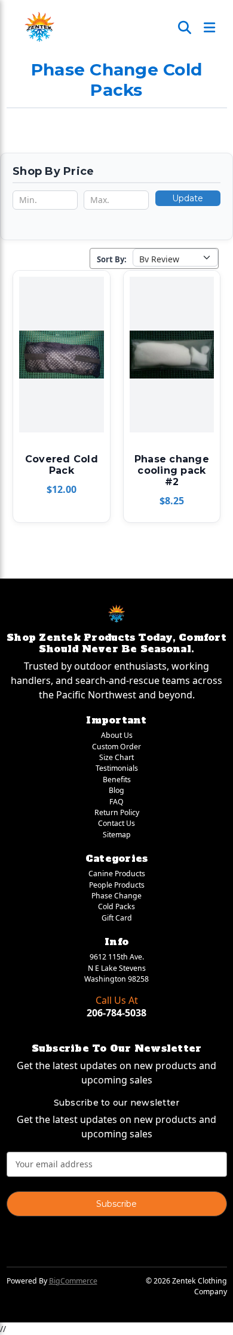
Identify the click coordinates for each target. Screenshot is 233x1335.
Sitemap (117, 835)
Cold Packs (116, 906)
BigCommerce (73, 1281)
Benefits (117, 779)
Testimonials (117, 768)
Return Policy (116, 812)
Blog (116, 790)
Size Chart (116, 757)
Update (187, 198)
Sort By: (112, 259)
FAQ (116, 802)
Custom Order (116, 746)
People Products (117, 885)
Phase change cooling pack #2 (171, 470)
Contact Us (116, 823)
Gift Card (117, 918)
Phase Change (116, 896)
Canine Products (116, 873)
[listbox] (175, 258)
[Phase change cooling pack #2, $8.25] (172, 354)
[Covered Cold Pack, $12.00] (61, 354)
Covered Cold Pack (61, 464)
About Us (117, 735)
